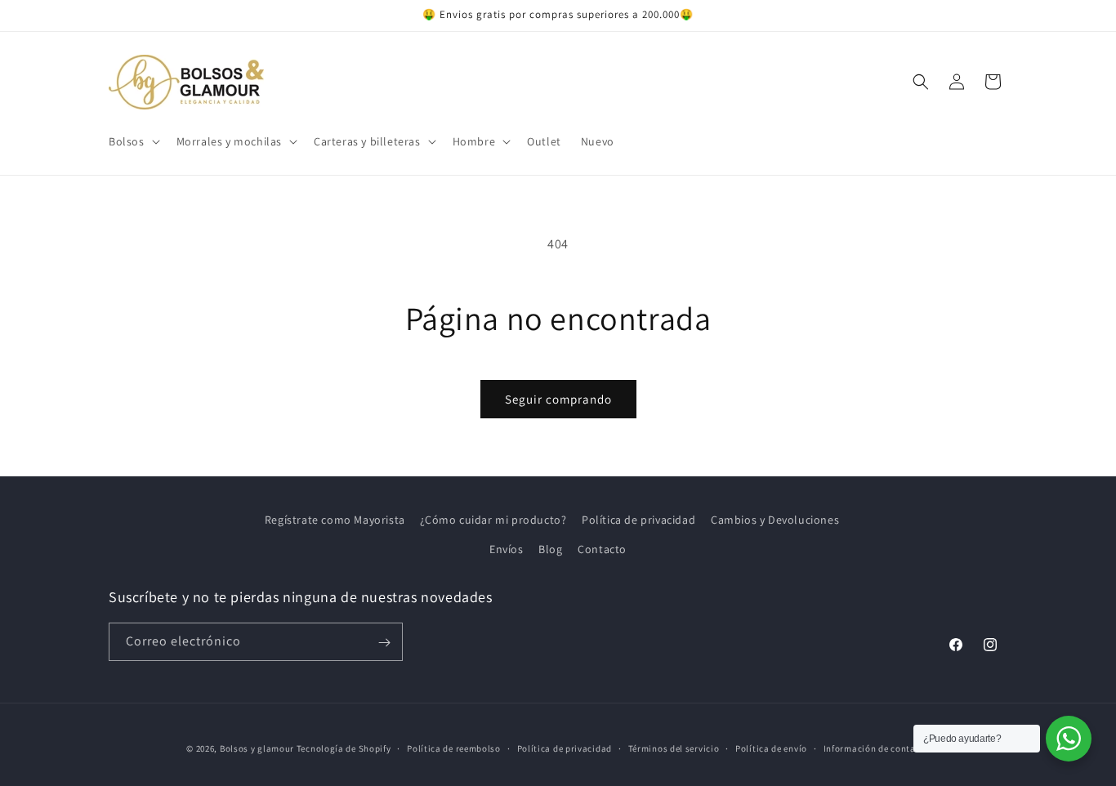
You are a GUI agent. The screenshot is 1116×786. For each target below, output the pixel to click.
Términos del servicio (674, 747)
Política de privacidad (638, 519)
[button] (133, 141)
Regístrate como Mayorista (335, 519)
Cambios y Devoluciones (775, 519)
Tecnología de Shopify (344, 748)
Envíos (506, 548)
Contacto (602, 548)
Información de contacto (877, 747)
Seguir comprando (558, 399)
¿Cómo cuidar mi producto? (493, 519)
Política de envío (771, 747)
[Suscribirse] (384, 642)
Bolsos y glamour (257, 748)
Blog (550, 548)
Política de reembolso (454, 747)
